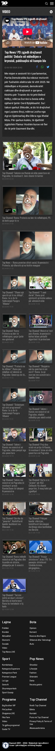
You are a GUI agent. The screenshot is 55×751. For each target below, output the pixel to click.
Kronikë (5, 632)
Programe (9, 699)
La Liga (5, 681)
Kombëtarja (7, 665)
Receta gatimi (36, 684)
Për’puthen (7, 709)
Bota (33, 622)
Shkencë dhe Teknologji (40, 640)
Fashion (33, 673)
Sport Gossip (7, 692)
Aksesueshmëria (37, 728)
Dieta (32, 681)
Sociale (5, 644)
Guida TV (6, 729)
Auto (32, 644)
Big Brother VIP (9, 705)
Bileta (32, 709)
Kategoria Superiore (11, 669)
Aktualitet (6, 636)
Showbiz (33, 665)
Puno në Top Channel (39, 717)
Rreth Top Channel (38, 705)
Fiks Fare (6, 717)
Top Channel (38, 699)
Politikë (5, 628)
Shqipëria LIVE (8, 713)
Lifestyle (33, 669)
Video (6, 11)
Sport (6, 659)
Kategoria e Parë (9, 673)
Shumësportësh (9, 688)
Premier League (9, 677)
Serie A (5, 684)
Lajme (6, 622)
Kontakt (33, 713)
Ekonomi (6, 640)
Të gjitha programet (11, 725)
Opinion (33, 628)
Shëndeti (34, 677)
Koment (33, 632)
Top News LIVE (8, 652)
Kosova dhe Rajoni (38, 636)
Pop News (37, 659)
